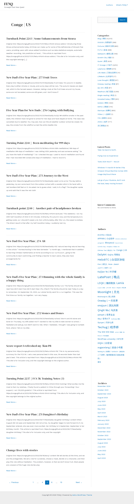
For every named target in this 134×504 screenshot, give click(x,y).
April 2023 (102, 413)
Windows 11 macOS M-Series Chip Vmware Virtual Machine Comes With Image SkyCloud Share (113, 171)
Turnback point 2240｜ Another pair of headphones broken (43, 208)
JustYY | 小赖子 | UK (105, 268)
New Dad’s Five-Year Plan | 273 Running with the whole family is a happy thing (45, 278)
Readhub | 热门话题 (105, 92)
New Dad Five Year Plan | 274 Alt (25, 241)
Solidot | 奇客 (103, 103)
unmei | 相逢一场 (119, 332)
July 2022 (101, 447)
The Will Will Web (106, 332)
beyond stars (119, 243)
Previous (14, 482)
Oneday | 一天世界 (108, 300)
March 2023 (102, 417)
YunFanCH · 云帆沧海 (117, 351)
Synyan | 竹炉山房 (105, 322)
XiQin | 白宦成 (105, 343)
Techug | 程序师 (108, 327)
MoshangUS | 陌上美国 (106, 297)
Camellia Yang (102, 246)
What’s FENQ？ (122, 5)
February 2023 (103, 420)
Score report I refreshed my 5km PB (28, 346)
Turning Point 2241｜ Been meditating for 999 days (38, 143)
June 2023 (102, 405)
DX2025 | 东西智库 (105, 42)
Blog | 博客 (102, 39)
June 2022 (102, 451)
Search (122, 20)
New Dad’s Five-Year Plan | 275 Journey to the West (37, 175)
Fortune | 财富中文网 (106, 46)
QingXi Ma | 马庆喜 (108, 310)
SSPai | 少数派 (103, 107)
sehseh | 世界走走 (106, 314)
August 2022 (103, 443)
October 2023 (103, 390)
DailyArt (102, 254)
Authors (109, 5)
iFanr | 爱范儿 (102, 264)
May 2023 (101, 409)
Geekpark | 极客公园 (105, 54)
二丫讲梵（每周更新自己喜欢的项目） (111, 357)
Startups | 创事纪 (104, 110)
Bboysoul (109, 242)
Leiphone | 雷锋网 (104, 69)
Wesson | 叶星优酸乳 (103, 335)
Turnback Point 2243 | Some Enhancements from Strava (41, 38)
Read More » (11, 65)
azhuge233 (101, 243)
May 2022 (101, 454)
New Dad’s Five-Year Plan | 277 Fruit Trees (31, 77)
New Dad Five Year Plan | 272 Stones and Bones (35, 313)
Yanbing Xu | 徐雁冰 (104, 351)
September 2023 (104, 394)
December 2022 (104, 428)
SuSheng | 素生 (115, 319)
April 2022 (102, 458)
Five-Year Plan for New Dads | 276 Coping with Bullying (40, 110)
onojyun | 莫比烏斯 (108, 305)
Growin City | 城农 (105, 58)
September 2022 (104, 439)
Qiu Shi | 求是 (103, 88)
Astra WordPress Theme (82, 495)
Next (79, 482)
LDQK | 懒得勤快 (106, 283)
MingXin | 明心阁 (121, 287)
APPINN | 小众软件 (106, 238)
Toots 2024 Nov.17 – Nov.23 (108, 162)
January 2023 (103, 424)
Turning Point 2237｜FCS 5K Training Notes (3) (35, 378)
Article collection (121, 239)
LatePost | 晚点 (109, 277)
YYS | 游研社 (102, 118)
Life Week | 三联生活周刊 (107, 73)
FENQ (8, 3)
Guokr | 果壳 (102, 61)
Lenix (120, 283)
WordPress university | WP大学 (110, 339)
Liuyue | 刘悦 (101, 287)
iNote (110, 264)
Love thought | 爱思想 (106, 80)
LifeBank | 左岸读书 (105, 76)
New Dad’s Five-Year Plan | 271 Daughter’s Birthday (37, 414)
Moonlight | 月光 (108, 292)
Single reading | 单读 (106, 95)
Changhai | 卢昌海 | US (113, 246)
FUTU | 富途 (102, 50)
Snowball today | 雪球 (106, 99)
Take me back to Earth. (107, 150)
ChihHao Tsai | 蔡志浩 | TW (106, 250)
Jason (116, 264)
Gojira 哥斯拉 (114, 254)
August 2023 (103, 398)
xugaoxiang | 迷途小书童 (110, 347)
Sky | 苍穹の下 (104, 319)
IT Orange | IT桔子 (105, 65)
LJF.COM (108, 287)
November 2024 (104, 386)
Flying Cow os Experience (108, 156)
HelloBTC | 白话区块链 (111, 259)
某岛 (99, 362)
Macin (114, 287)
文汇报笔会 (102, 126)
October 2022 (103, 435)
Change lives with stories (22, 450)
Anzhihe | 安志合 (105, 235)
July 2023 (101, 401)
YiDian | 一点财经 (104, 114)
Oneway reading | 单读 (106, 84)
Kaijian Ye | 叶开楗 (107, 271)
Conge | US (121, 250)
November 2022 (104, 432)
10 (61, 482)
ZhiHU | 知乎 (102, 122)
